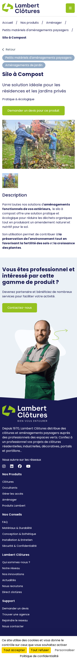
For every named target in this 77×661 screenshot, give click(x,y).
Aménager (9, 500)
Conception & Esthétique (19, 534)
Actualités (9, 580)
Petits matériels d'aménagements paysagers (38, 58)
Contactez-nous (19, 308)
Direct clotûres (12, 592)
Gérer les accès (12, 494)
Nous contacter (13, 626)
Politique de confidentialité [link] (39, 656)
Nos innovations (13, 574)
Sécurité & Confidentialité (19, 546)
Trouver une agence (16, 614)
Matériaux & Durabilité (17, 528)
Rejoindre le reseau (15, 620)
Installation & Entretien (17, 540)
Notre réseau (11, 568)
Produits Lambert (13, 505)
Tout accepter (14, 650)
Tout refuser (40, 650)
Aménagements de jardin (23, 65)
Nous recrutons (12, 586)
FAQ (5, 522)
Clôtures (8, 482)
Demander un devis (15, 608)
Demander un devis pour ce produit (33, 110)
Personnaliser (65, 650)
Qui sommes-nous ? (16, 562)
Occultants (9, 488)
